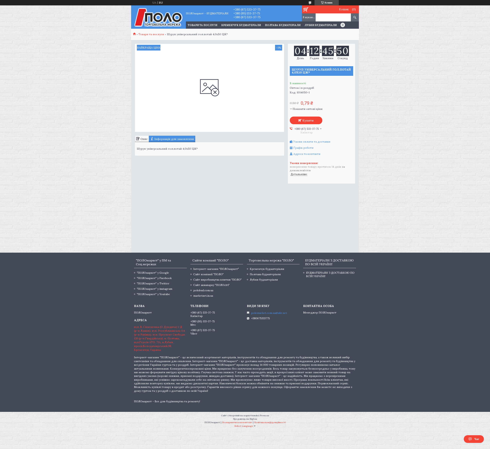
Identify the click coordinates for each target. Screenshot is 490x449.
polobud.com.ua (203, 290)
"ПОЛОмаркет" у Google (153, 272)
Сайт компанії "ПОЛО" (208, 274)
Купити (308, 120)
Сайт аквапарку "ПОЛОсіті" (211, 285)
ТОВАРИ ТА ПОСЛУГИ (202, 25)
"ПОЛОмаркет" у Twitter (153, 283)
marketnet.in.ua (203, 295)
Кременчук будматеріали (241, 25)
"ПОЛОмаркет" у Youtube (153, 294)
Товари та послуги (151, 34)
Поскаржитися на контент (237, 422)
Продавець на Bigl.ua (245, 418)
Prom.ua (264, 415)
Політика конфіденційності (270, 422)
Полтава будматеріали (283, 25)
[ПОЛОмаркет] (158, 17)
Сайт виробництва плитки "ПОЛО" (217, 279)
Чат (476, 439)
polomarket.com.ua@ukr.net (269, 313)
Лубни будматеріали (321, 25)
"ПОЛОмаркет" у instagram (154, 289)
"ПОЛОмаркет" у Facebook (154, 278)
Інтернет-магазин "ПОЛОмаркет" (216, 269)
